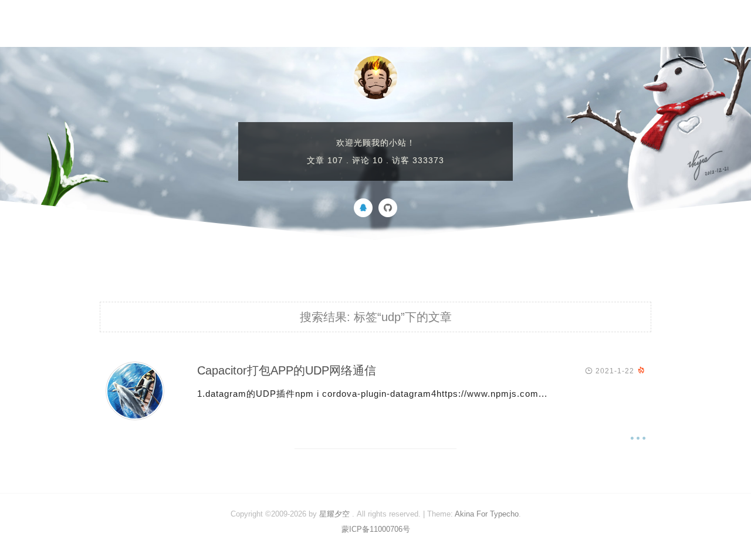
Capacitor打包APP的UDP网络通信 (286, 370)
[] (135, 417)
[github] (387, 214)
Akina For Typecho (487, 513)
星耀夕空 (334, 513)
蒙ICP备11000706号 (375, 529)
